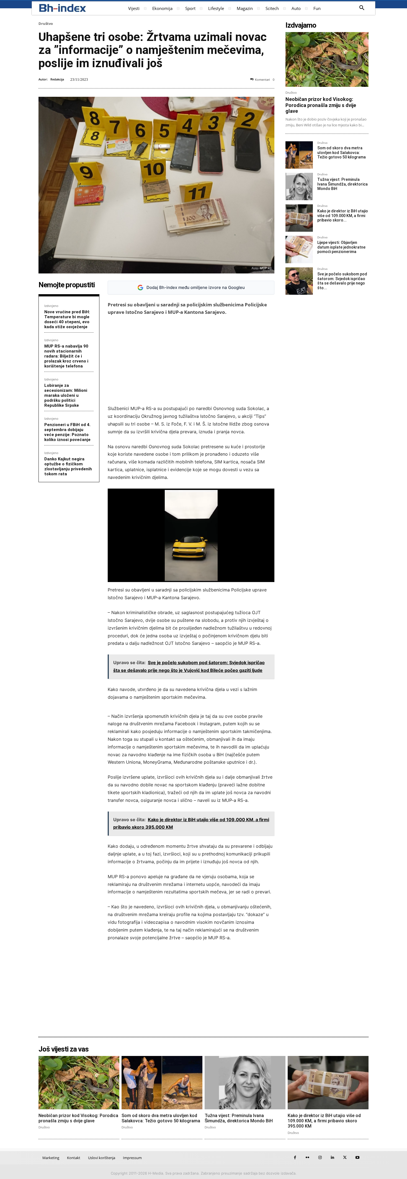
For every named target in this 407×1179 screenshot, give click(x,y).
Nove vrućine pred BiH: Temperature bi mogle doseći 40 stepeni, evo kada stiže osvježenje (67, 319)
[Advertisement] (191, 360)
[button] (362, 8)
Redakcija (57, 79)
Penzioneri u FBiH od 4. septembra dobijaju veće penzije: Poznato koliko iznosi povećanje (67, 432)
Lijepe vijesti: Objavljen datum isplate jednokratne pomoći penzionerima (341, 247)
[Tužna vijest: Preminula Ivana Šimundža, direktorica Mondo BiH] (299, 186)
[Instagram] (320, 1157)
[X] (345, 1157)
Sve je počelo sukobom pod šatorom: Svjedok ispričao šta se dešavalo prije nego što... (342, 281)
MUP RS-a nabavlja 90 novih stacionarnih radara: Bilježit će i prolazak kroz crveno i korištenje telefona (66, 356)
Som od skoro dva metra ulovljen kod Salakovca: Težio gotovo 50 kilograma (341, 153)
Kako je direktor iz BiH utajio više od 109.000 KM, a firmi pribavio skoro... (342, 216)
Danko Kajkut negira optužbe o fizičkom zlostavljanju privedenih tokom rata (68, 466)
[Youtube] (357, 1157)
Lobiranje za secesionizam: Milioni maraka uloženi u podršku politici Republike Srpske (65, 395)
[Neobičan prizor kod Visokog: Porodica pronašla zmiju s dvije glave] (327, 59)
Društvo (45, 23)
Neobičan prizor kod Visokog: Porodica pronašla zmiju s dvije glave (320, 105)
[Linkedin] (332, 1157)
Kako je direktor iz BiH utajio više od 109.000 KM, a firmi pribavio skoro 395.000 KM (324, 1121)
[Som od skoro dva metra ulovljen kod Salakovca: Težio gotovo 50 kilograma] (299, 155)
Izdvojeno (51, 305)
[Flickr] (307, 1157)
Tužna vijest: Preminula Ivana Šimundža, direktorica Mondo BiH (342, 184)
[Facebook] (295, 1157)
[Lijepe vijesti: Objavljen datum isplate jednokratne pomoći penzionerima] (299, 249)
